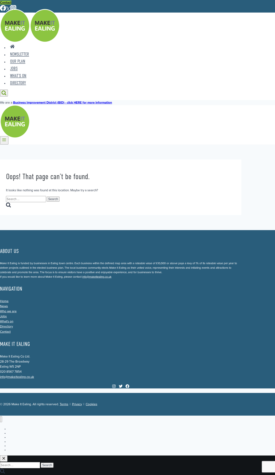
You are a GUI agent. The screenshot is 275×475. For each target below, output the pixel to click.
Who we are (8, 311)
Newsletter (19, 54)
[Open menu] (4, 140)
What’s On (18, 75)
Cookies (91, 404)
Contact (5, 2)
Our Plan (17, 61)
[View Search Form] (4, 93)
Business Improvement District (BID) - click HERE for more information (62, 103)
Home (4, 301)
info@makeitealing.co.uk (96, 276)
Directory (18, 82)
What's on (6, 321)
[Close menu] (1, 419)
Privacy (77, 404)
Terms (64, 404)
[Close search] (3, 459)
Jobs (14, 68)
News (4, 306)
